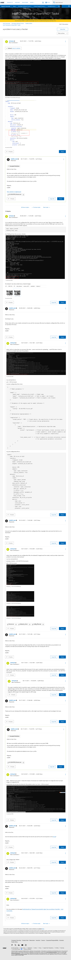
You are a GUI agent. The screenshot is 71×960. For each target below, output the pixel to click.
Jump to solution (14, 48)
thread (54, 836)
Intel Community (6, 23)
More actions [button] (61, 33)
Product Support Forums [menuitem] (39, 6)
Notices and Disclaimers (15, 953)
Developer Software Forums (18, 23)
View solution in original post (14, 191)
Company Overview (16, 940)
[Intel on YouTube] (22, 945)
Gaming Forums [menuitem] (51, 6)
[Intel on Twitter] (15, 945)
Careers (43, 940)
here (43, 929)
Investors (38, 940)
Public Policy (14, 942)
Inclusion (61, 940)
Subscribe (62, 29)
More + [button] (32, 2)
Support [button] (17, 2)
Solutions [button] (25, 2)
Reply (62, 151)
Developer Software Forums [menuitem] (24, 6)
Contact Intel (25, 940)
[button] (65, 41)
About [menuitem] (14, 6)
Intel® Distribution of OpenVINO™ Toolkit (11, 25)
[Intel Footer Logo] (4, 948)
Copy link (52, 199)
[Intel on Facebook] (12, 945)
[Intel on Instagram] (26, 945)
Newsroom (32, 940)
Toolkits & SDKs (28, 23)
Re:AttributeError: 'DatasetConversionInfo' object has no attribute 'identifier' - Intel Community (34, 910)
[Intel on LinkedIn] (19, 945)
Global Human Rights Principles (21, 954)
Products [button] (10, 2)
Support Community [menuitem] (5, 6)
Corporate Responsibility (52, 940)
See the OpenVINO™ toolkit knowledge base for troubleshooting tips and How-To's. (35, 20)
